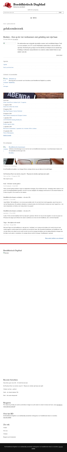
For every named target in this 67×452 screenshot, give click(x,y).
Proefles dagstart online (8, 124)
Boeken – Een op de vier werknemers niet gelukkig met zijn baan (30, 36)
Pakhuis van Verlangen (10, 166)
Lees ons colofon (7, 417)
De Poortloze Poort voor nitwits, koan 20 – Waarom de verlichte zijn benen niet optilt (23, 386)
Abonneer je (12, 79)
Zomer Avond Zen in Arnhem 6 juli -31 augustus (14, 102)
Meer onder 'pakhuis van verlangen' (54, 238)
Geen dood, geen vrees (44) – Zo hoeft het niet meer (15, 383)
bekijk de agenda (7, 135)
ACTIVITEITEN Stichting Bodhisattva (12, 120)
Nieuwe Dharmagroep (8, 133)
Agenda (5, 64)
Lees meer (59, 55)
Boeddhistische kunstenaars (17, 147)
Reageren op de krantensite (9, 437)
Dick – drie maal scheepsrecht (10, 395)
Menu (35, 18)
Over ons (5, 430)
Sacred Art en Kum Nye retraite (10, 106)
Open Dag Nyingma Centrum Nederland (12, 111)
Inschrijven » (12, 82)
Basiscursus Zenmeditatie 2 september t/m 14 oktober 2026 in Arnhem (19, 128)
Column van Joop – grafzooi (10, 389)
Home (4, 23)
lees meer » (11, 152)
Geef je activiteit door (8, 67)
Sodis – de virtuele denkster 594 (10, 392)
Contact (5, 427)
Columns (5, 434)
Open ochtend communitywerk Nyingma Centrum (15, 115)
